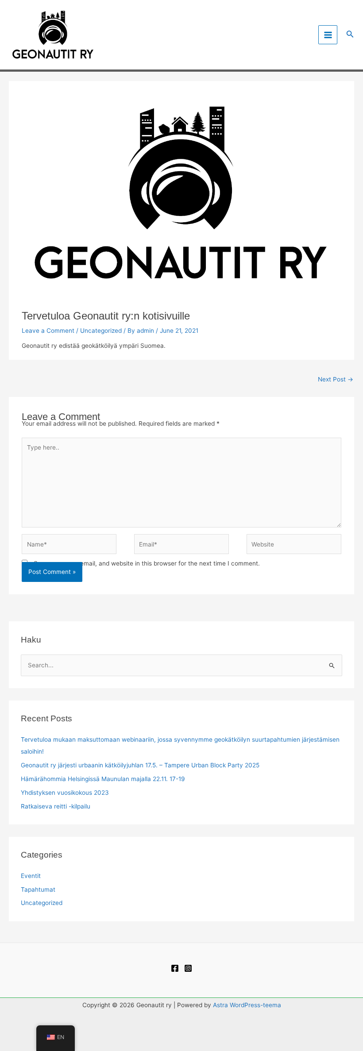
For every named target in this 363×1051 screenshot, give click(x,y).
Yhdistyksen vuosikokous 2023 (65, 792)
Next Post (335, 379)
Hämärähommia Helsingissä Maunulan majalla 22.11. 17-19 (103, 778)
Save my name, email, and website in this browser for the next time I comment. (147, 563)
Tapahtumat (38, 889)
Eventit (31, 875)
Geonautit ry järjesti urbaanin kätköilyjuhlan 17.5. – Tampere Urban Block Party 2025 (140, 765)
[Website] (294, 546)
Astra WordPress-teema (247, 1005)
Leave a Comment (48, 330)
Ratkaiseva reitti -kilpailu (55, 806)
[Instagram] (188, 968)
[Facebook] (175, 968)
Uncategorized (101, 330)
